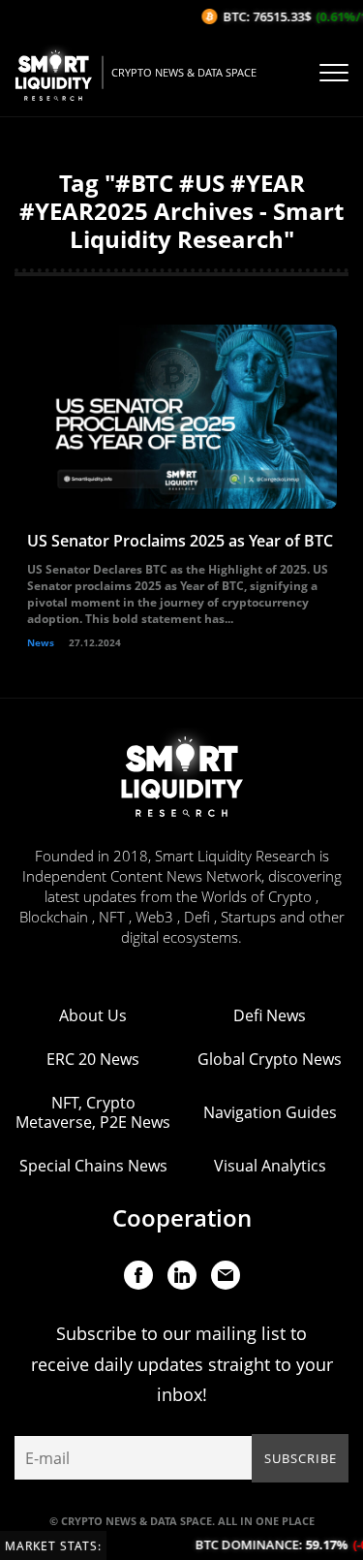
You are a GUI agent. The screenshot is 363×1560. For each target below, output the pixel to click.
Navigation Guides (270, 1112)
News (40, 642)
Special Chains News (93, 1165)
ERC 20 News (92, 1059)
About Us (93, 1015)
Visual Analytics (270, 1165)
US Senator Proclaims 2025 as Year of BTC (180, 540)
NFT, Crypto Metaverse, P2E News (92, 1112)
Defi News (269, 1015)
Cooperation (182, 1217)
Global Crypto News (269, 1059)
